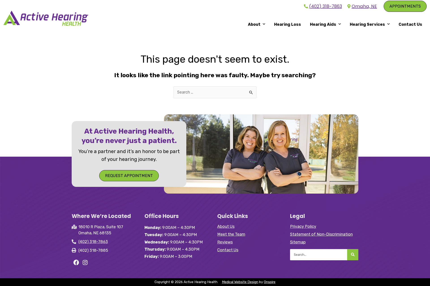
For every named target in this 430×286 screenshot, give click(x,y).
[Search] (352, 254)
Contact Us (410, 24)
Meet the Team (231, 234)
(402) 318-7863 (325, 6)
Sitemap (298, 242)
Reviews (225, 242)
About (254, 24)
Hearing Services (367, 24)
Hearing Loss (287, 24)
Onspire (269, 282)
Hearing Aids (323, 24)
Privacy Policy (303, 226)
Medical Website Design (240, 282)
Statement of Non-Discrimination (321, 234)
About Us (225, 226)
